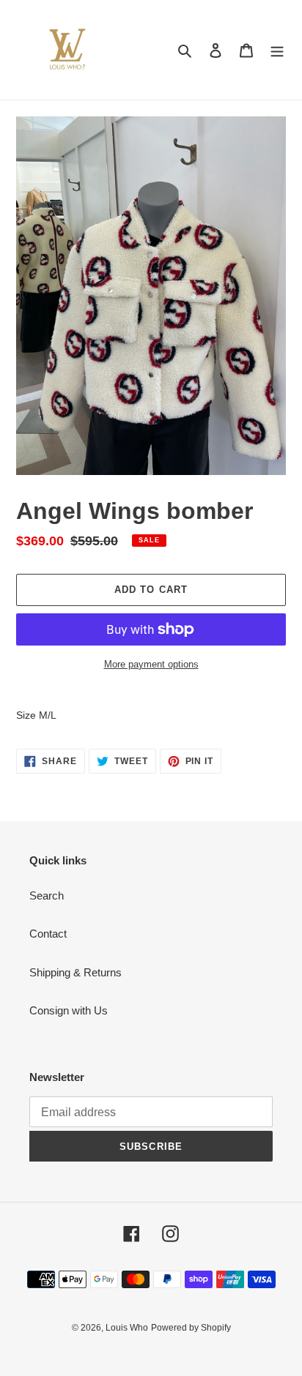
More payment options (151, 664)
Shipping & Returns (75, 972)
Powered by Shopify (191, 1328)
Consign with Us (68, 1010)
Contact (48, 933)
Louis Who (127, 1328)
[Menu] (277, 50)
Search (46, 895)
